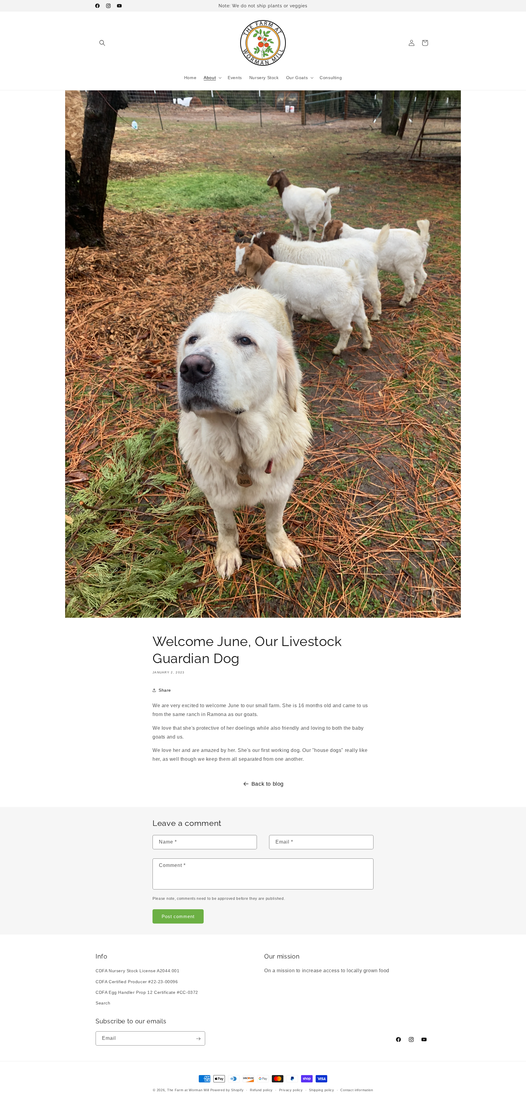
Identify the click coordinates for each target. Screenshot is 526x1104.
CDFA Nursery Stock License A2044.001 (138, 971)
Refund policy (261, 1090)
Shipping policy (321, 1090)
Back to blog (267, 784)
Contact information (356, 1090)
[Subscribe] (198, 1039)
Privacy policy (291, 1090)
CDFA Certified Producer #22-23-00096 (137, 981)
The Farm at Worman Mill (188, 1090)
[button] (102, 43)
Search (103, 1003)
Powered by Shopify (227, 1090)
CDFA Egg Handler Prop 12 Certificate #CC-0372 (147, 992)
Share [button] (165, 690)
